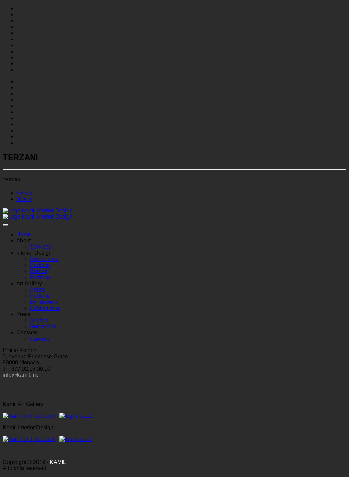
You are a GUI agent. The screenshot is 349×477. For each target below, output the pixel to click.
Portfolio (40, 265)
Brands (38, 271)
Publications (45, 308)
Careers (39, 339)
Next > (24, 199)
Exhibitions (43, 302)
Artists (37, 290)
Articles (39, 320)
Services (40, 247)
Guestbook (43, 326)
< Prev (24, 193)
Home (23, 234)
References (44, 259)
